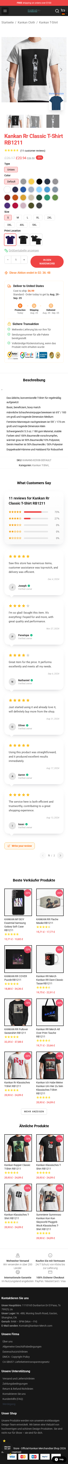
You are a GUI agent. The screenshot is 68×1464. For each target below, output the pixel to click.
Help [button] (61, 1459)
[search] (57, 11)
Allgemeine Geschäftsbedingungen (22, 1346)
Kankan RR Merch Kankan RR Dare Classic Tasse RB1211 (49, 980)
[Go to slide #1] (15, 121)
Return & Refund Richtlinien (18, 1388)
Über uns (8, 1341)
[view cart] (63, 11)
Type (7, 163)
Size (6, 211)
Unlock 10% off (7, 1448)
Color (7, 175)
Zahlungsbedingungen (15, 1383)
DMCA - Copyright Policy (16, 1356)
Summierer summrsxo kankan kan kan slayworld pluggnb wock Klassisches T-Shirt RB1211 (48, 1222)
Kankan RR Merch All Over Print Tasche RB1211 (48, 1033)
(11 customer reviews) (32, 150)
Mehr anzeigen (34, 1111)
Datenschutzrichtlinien (15, 1351)
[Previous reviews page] (43, 855)
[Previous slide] (7, 69)
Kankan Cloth (26, 22)
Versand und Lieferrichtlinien (19, 1378)
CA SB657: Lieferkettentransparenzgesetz (26, 1361)
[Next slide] (61, 69)
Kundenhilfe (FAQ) (13, 1398)
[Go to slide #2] (34, 121)
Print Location (12, 230)
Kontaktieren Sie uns (14, 1393)
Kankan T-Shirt (48, 22)
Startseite (7, 22)
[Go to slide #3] (53, 121)
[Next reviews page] (60, 855)
